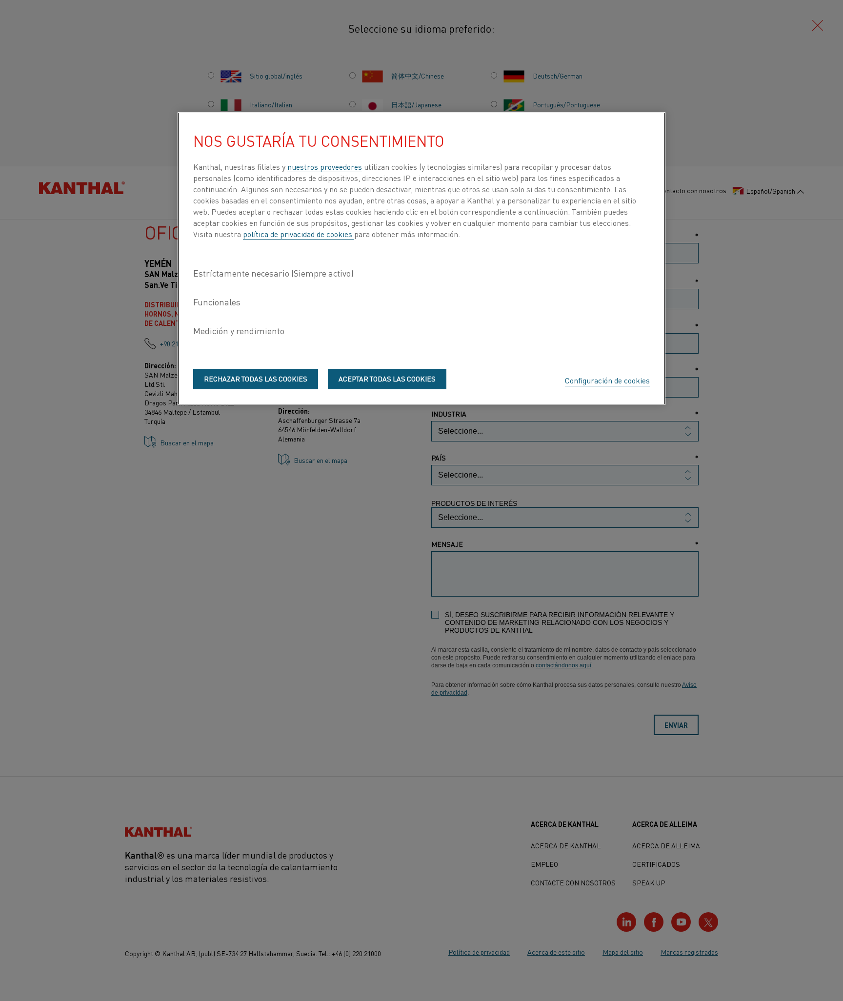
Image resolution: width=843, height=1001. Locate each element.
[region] (421, 258)
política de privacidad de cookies (298, 233)
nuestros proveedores (324, 166)
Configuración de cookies (607, 380)
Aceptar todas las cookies (387, 378)
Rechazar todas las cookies (255, 378)
